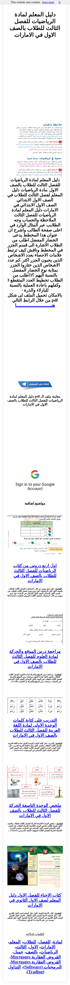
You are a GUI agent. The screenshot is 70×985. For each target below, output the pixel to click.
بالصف (32, 952)
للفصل (44, 942)
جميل (18, 952)
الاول (33, 947)
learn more (48, 2)
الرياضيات (49, 952)
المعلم (15, 942)
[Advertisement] (35, 83)
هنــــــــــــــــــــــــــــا (35, 305)
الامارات (48, 947)
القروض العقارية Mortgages (36, 957)
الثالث (21, 947)
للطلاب (29, 942)
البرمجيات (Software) (42, 967)
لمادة (57, 942)
